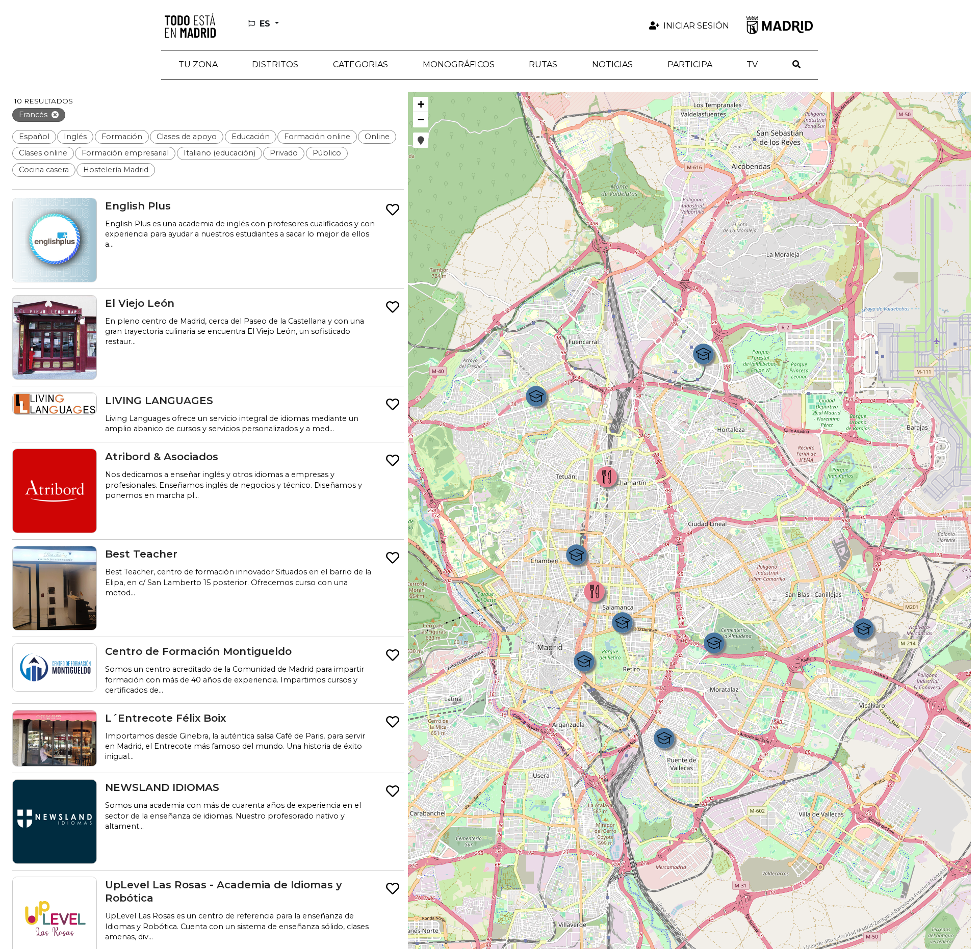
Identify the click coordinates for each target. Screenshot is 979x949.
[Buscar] (796, 65)
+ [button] (421, 104)
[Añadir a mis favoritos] (392, 210)
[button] (275, 65)
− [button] (421, 119)
